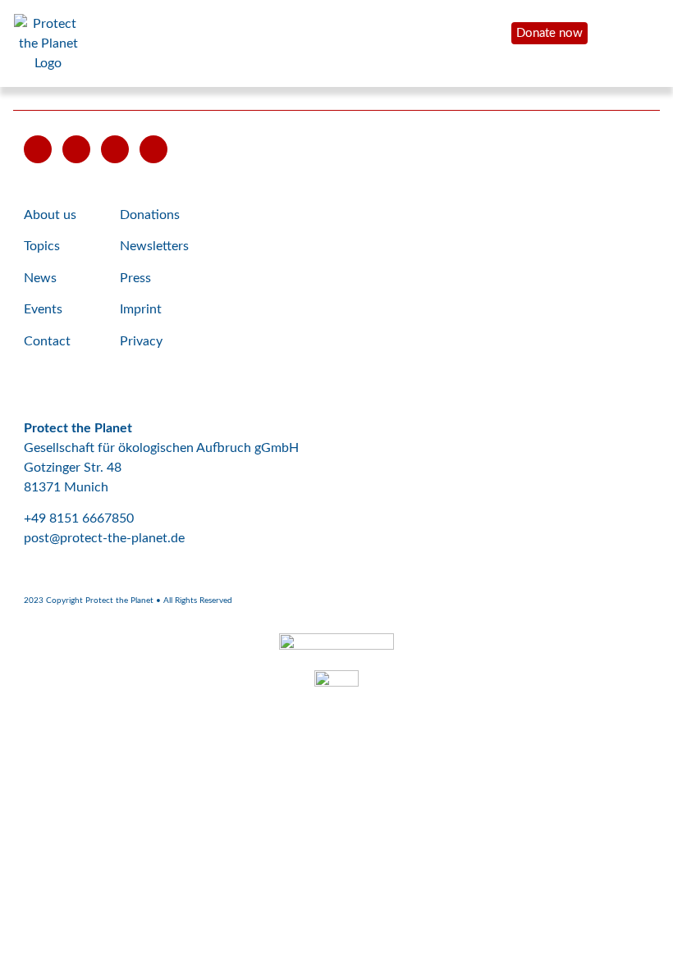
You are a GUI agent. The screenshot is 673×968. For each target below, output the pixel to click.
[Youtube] (38, 149)
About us (50, 214)
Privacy (141, 341)
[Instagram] (115, 149)
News (40, 278)
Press (135, 278)
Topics (42, 246)
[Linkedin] (153, 149)
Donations (150, 214)
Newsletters (154, 246)
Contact (47, 341)
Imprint (141, 309)
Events (43, 309)
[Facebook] (76, 149)
